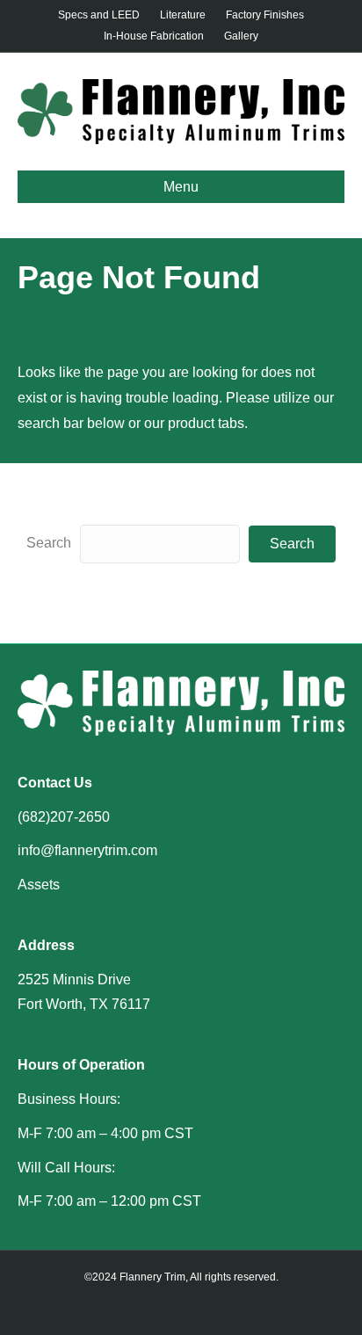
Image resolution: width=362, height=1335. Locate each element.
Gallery (241, 36)
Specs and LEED (99, 15)
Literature (183, 15)
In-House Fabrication (154, 36)
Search (48, 542)
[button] (292, 544)
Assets (39, 884)
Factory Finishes (265, 15)
